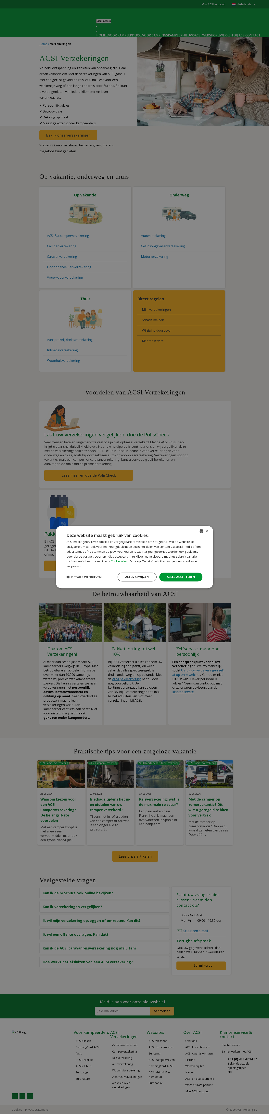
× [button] (206, 530)
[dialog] (134, 557)
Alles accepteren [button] (181, 577)
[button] (84, 577)
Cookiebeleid (119, 561)
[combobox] (201, 531)
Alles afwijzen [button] (137, 577)
